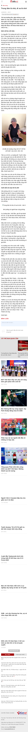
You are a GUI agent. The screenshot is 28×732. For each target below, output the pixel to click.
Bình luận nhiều (20, 654)
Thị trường (4, 502)
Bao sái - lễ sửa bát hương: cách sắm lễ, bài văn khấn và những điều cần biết (13, 686)
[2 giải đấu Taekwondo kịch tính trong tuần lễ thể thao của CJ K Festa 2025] (14, 545)
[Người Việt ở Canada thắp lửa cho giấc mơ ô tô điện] (14, 487)
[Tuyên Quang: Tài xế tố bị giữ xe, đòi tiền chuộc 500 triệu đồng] (14, 516)
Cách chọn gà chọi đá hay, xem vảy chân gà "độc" (13, 680)
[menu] (1, 1)
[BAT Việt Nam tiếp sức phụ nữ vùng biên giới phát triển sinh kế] (14, 368)
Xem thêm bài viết (14, 650)
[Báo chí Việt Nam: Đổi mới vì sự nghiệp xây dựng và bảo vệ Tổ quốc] (14, 574)
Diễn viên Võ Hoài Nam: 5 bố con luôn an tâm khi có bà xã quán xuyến (12, 643)
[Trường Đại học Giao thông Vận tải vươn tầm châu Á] (9, 345)
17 (14, 676)
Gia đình (3, 647)
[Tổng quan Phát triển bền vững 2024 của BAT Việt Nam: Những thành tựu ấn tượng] (14, 456)
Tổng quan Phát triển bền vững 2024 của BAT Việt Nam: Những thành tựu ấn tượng (12, 469)
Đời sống (5, 5)
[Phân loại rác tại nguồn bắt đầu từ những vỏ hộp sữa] (14, 426)
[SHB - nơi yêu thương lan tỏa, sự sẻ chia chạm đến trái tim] (14, 602)
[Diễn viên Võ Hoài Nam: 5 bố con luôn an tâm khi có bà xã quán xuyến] (14, 630)
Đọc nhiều (7, 654)
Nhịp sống (4, 384)
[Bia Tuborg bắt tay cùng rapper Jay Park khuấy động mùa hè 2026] (14, 397)
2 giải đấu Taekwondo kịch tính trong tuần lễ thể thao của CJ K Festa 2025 (12, 558)
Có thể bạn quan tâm (9, 338)
